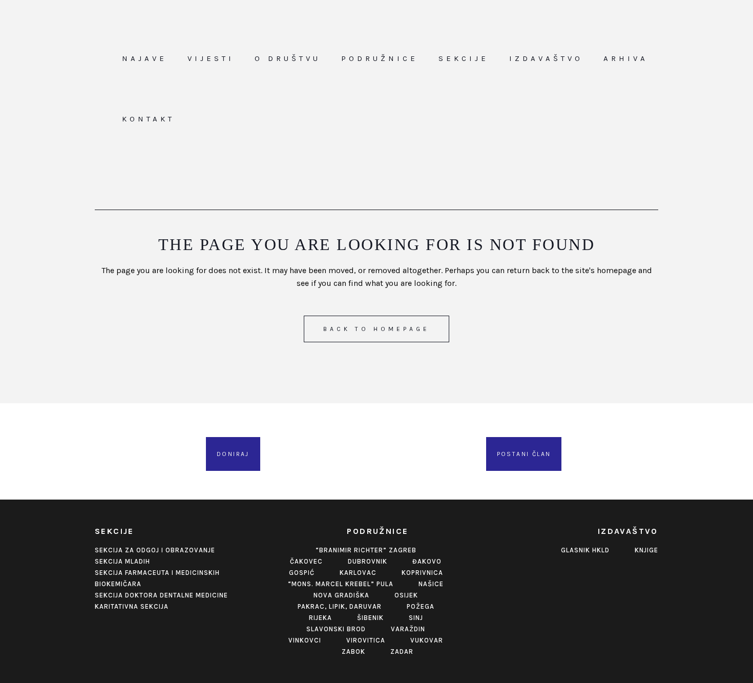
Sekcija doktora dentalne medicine (161, 595)
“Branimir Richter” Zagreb (366, 550)
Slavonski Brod (336, 629)
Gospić (302, 572)
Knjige (646, 550)
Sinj (416, 618)
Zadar (401, 651)
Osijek (406, 595)
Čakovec (306, 561)
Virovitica (365, 640)
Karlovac (358, 572)
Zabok (353, 651)
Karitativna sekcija (132, 606)
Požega (420, 606)
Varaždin (408, 629)
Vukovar (426, 640)
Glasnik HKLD (585, 550)
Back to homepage (376, 329)
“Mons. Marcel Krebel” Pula (340, 584)
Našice (431, 584)
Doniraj (233, 454)
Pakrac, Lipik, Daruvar (340, 606)
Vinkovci (304, 640)
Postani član (524, 454)
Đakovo (427, 561)
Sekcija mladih (122, 561)
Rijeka (320, 618)
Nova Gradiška (341, 595)
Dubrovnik (367, 561)
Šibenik (370, 618)
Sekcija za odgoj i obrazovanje (155, 550)
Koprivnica (422, 572)
